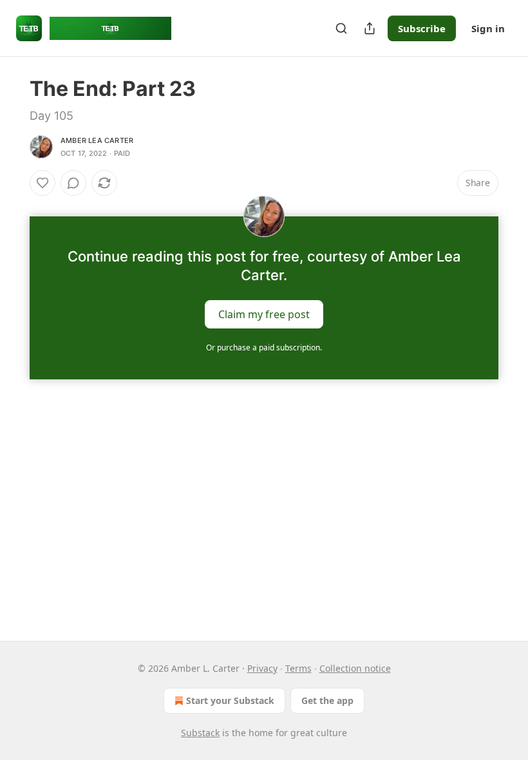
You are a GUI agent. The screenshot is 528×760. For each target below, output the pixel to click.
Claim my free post (264, 314)
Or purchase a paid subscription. (264, 347)
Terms (298, 668)
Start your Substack (230, 700)
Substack (200, 733)
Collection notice (355, 668)
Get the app (327, 700)
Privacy (262, 668)
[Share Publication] (369, 28)
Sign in (488, 28)
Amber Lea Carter (97, 140)
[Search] (341, 28)
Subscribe (422, 28)
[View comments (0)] (73, 183)
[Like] (42, 183)
